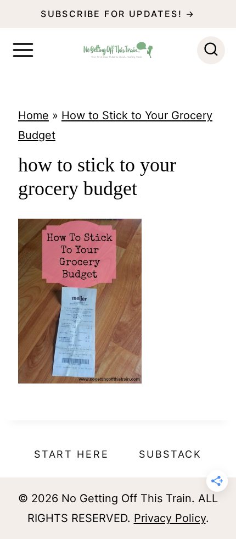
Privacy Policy (170, 518)
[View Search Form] (211, 50)
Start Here (71, 454)
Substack (170, 454)
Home (33, 115)
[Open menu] (23, 50)
